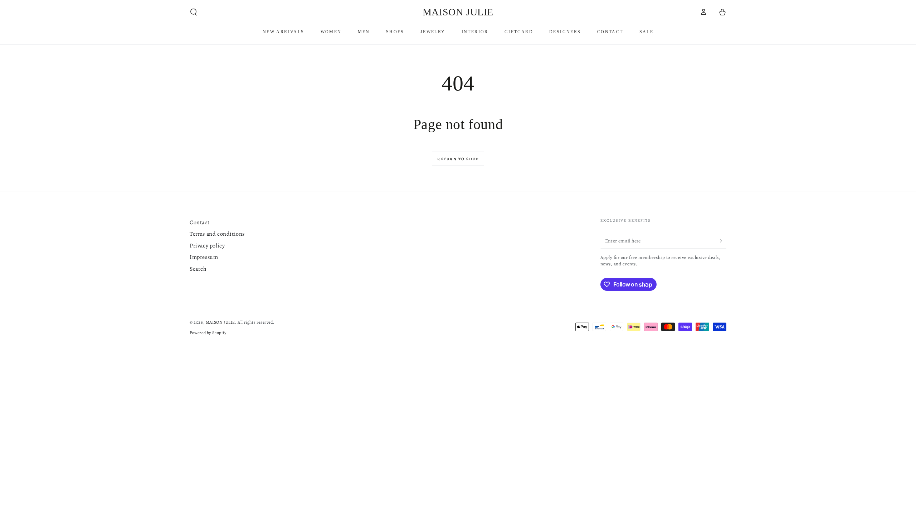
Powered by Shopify (208, 332)
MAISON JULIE (220, 322)
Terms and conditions (217, 234)
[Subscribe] (722, 241)
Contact (199, 222)
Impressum (204, 257)
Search (198, 269)
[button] (193, 12)
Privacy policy (207, 246)
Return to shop (458, 159)
